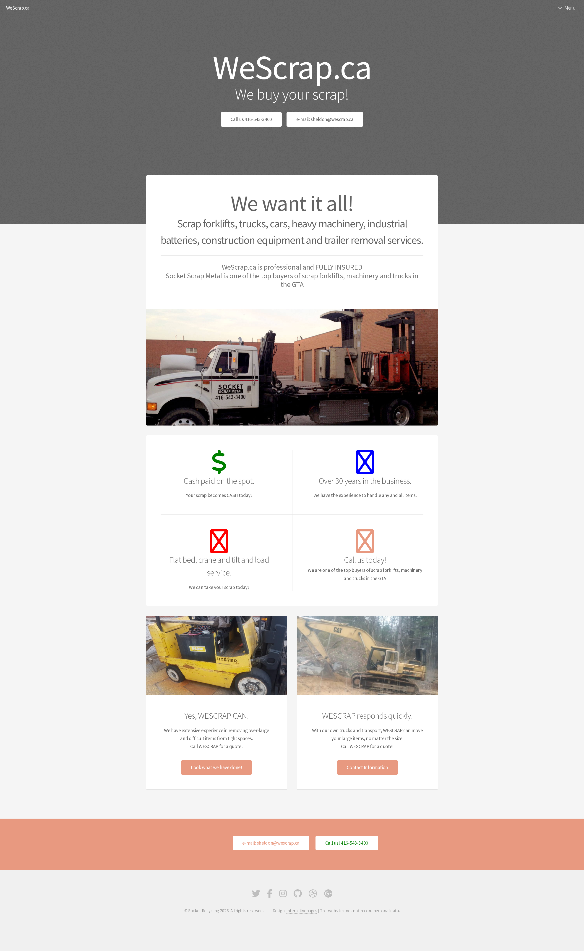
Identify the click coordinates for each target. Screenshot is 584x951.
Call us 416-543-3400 (251, 119)
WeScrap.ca (18, 8)
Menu (570, 8)
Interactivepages (301, 910)
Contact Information (367, 767)
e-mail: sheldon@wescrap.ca (325, 119)
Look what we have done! (216, 767)
